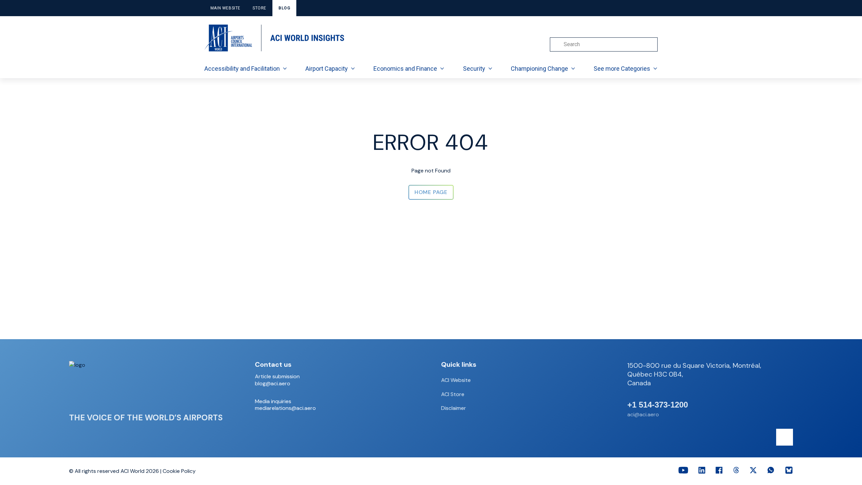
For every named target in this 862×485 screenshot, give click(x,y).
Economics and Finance (405, 68)
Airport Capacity (326, 68)
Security (474, 68)
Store (259, 8)
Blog (284, 8)
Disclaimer (453, 408)
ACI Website (456, 380)
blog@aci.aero (272, 383)
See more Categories (622, 68)
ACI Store (452, 394)
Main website (225, 8)
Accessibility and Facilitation (242, 68)
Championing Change (539, 68)
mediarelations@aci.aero (285, 408)
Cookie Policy (179, 471)
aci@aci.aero (643, 414)
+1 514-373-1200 (657, 405)
